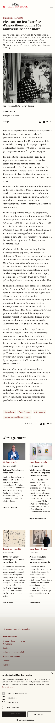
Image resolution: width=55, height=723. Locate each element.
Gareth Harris (9, 111)
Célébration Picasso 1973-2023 (19, 148)
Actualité (19, 18)
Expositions (8, 18)
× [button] (52, 673)
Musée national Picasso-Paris (17, 417)
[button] (26, 720)
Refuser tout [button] (39, 714)
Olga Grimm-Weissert (38, 518)
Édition (6, 462)
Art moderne (39, 412)
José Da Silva (8, 602)
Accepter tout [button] (14, 714)
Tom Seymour (35, 602)
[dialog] (27, 697)
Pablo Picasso (24, 412)
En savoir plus (7, 687)
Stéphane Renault (10, 508)
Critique (44, 549)
